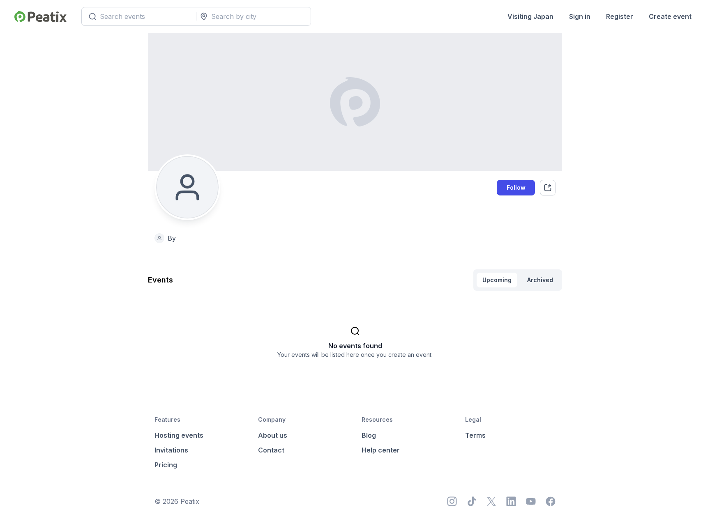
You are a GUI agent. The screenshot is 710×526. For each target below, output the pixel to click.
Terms (475, 435)
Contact (271, 450)
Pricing (165, 465)
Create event (670, 16)
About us (272, 435)
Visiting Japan (530, 16)
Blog (369, 435)
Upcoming (497, 279)
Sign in (579, 16)
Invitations (171, 450)
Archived (540, 279)
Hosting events (178, 435)
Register (619, 16)
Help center (381, 450)
